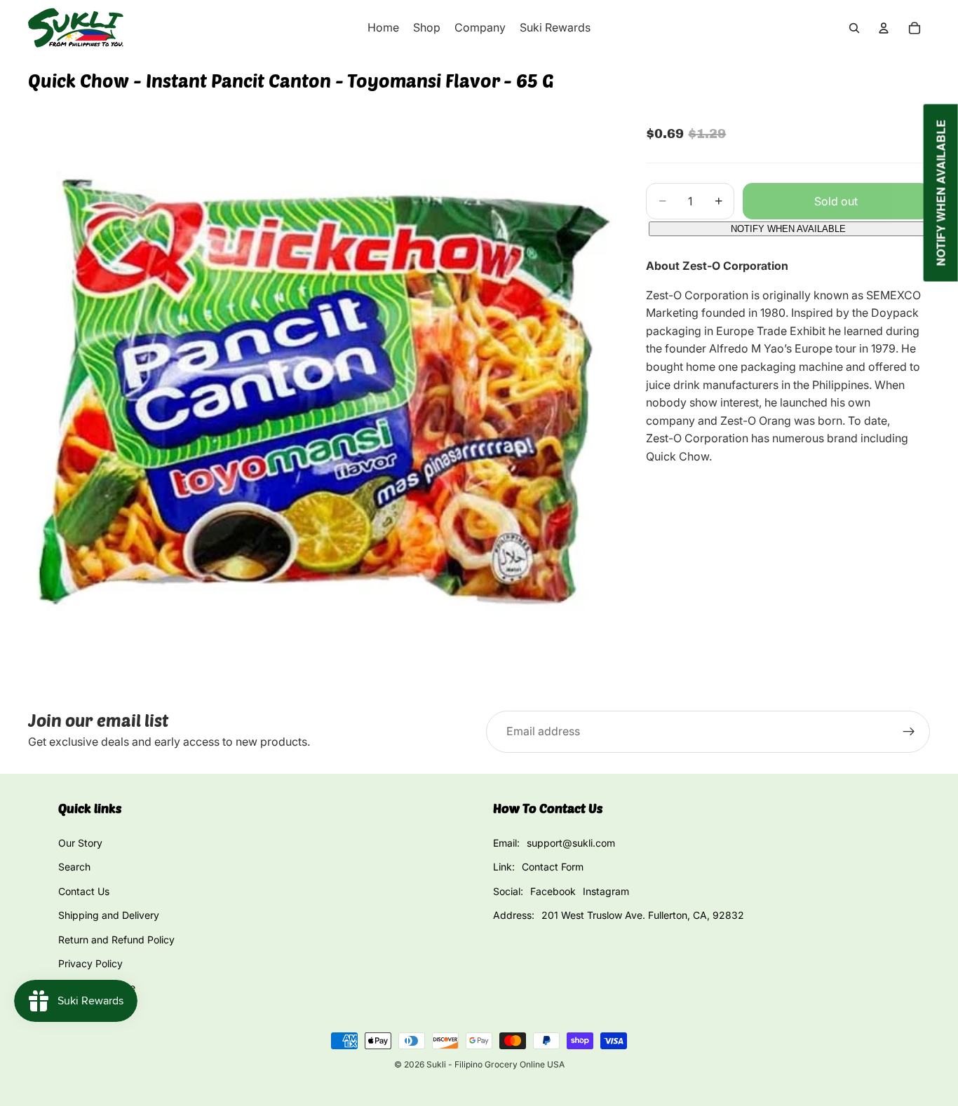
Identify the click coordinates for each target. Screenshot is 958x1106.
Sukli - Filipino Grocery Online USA (495, 1064)
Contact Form (552, 867)
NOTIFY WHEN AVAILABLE (788, 229)
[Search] (854, 28)
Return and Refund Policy (116, 939)
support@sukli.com (571, 843)
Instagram (606, 891)
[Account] (883, 28)
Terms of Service (96, 987)
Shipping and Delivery (108, 915)
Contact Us (83, 891)
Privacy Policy (90, 963)
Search (74, 867)
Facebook (553, 891)
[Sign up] (909, 731)
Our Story (80, 843)
